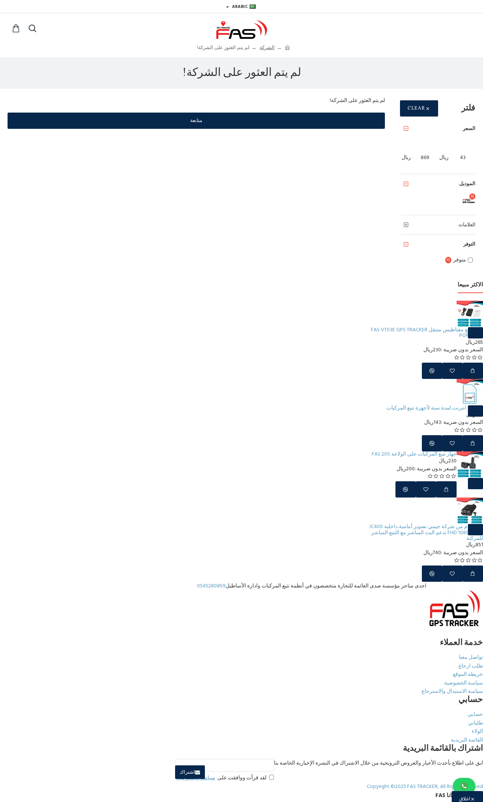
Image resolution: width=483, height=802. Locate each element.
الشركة (267, 47)
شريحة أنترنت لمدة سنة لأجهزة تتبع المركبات (434, 408)
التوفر (469, 244)
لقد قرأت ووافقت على (221, 778)
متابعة (196, 120)
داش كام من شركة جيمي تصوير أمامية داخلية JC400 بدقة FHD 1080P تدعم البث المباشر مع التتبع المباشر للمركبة (426, 532)
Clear (416, 108)
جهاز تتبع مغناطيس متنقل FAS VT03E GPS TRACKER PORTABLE (427, 333)
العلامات (466, 224)
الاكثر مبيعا (470, 285)
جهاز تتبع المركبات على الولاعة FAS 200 (414, 454)
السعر (469, 128)
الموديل (467, 183)
